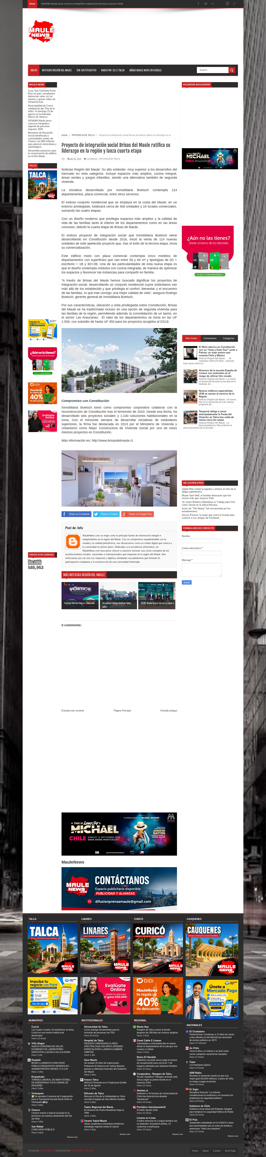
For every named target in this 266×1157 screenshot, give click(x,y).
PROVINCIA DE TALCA (109, 159)
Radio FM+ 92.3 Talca (112, 70)
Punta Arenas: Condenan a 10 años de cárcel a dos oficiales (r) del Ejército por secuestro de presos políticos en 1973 (211, 1037)
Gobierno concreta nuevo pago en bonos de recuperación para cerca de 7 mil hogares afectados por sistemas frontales (157, 1063)
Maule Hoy (143, 1026)
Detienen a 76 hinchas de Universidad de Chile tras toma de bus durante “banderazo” (157, 1096)
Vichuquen (37, 1093)
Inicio (34, 70)
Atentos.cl (142, 1090)
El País (193, 1119)
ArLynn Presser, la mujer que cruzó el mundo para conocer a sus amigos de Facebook (208, 516)
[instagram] (220, 4)
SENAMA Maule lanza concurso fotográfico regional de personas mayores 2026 (82, 4)
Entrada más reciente (73, 710)
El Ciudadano (197, 1031)
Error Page (230, 1151)
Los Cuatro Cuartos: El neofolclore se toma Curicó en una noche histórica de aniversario (52, 1033)
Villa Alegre (38, 1043)
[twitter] (205, 4)
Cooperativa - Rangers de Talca (154, 1074)
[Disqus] (119, 763)
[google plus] (234, 4)
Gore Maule (90, 1060)
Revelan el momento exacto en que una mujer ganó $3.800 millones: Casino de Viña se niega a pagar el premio (211, 1079)
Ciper (192, 1062)
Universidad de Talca (95, 1026)
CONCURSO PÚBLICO (42, 1129)
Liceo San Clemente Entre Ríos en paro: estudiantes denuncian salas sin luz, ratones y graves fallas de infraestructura (42, 96)
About (205, 1151)
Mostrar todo (72, 1137)
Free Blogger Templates (82, 1150)
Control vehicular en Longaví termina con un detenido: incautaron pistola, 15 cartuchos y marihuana (157, 1124)
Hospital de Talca (93, 1040)
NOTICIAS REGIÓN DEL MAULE (57, 70)
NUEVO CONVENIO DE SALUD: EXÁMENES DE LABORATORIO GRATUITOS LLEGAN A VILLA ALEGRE (50, 1049)
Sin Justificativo (86, 70)
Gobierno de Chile (199, 1106)
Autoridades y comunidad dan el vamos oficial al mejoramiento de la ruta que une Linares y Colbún (157, 1046)
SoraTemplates (47, 1150)
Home (195, 1151)
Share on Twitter (109, 514)
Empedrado (38, 1076)
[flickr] (213, 4)
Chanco (35, 1110)
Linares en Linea (146, 1118)
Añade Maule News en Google (145, 70)
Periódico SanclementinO (151, 1107)
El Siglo (194, 1089)
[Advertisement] (172, 39)
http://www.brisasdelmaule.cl (112, 440)
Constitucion (92, 159)
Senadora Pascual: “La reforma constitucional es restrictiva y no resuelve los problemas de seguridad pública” (211, 1095)
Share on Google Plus (140, 514)
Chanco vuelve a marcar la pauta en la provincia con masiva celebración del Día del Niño (51, 1116)
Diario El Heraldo (146, 1057)
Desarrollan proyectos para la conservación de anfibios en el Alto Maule (42, 153)
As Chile (194, 1048)
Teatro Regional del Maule (98, 1107)
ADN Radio (195, 1072)
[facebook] (198, 4)
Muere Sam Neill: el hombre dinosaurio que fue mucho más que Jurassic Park (206, 497)
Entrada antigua (169, 710)
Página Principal (122, 710)
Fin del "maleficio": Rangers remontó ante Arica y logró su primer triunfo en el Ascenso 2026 (157, 1080)
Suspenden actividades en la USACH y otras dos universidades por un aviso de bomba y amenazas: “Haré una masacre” (211, 1125)
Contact (217, 1151)
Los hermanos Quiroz (200, 1065)
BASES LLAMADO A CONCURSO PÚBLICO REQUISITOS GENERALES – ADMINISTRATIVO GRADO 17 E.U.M (51, 1066)
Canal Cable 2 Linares (149, 1040)
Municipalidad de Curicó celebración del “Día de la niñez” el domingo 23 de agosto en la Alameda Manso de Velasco (41, 111)
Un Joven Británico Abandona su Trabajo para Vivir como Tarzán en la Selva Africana (208, 503)
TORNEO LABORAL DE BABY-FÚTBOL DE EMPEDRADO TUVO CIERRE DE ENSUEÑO (50, 1082)
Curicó (35, 1026)
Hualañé (36, 1060)
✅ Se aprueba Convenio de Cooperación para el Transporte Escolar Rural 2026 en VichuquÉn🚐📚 (52, 1099)
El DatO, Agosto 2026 (147, 1110)
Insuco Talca (91, 1079)
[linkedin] (227, 4)
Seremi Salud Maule (95, 1120)
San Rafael (37, 1126)
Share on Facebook (79, 514)
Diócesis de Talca (94, 1093)
